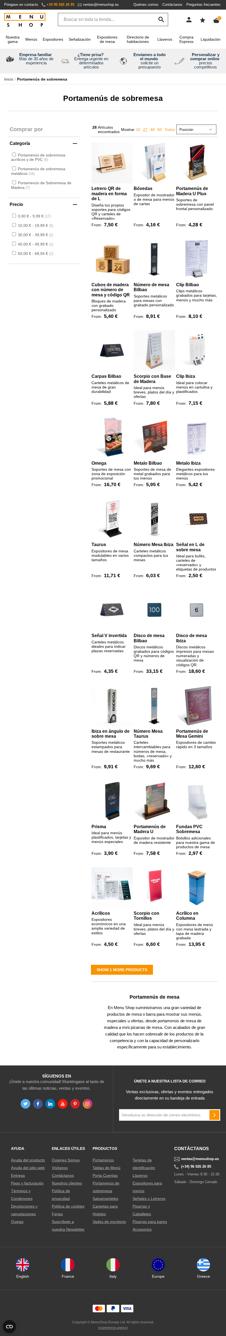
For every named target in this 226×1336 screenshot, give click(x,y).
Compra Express (186, 39)
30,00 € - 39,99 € (35, 235)
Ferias (57, 1214)
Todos (170, 129)
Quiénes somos (145, 4)
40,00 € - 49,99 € (35, 244)
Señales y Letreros (149, 1198)
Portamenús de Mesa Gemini (192, 734)
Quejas (17, 1221)
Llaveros (164, 39)
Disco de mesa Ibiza (191, 638)
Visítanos (60, 1168)
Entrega (18, 1175)
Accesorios (142, 1229)
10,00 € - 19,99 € (35, 225)
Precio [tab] (16, 204)
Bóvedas (143, 188)
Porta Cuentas (105, 1175)
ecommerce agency (113, 1328)
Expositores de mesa (107, 39)
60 (159, 129)
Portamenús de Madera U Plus (192, 191)
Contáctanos (172, 4)
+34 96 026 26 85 (60, 4)
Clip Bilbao (187, 284)
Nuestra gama (13, 39)
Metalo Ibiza (188, 463)
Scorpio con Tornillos (146, 916)
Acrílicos (101, 913)
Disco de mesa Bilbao (149, 638)
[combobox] (113, 19)
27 (145, 129)
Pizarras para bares (150, 1221)
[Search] (161, 19)
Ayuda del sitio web (28, 1168)
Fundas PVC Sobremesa (189, 829)
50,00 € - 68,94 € (35, 253)
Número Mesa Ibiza (153, 544)
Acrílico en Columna (187, 916)
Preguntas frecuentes (203, 4)
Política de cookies (68, 1206)
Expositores (53, 39)
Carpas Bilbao (106, 376)
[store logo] (24, 20)
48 (152, 129)
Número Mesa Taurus (148, 734)
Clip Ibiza (185, 376)
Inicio (8, 79)
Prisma (99, 826)
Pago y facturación (27, 1183)
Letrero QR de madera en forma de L (109, 193)
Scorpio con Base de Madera (152, 379)
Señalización (80, 39)
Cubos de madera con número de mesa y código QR (111, 289)
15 (138, 129)
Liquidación (210, 39)
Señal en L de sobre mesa (190, 547)
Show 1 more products (122, 970)
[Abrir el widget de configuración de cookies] (9, 1326)
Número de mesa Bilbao (151, 287)
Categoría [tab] (20, 143)
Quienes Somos (66, 1160)
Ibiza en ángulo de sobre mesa (111, 734)
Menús (31, 39)
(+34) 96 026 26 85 (196, 1167)
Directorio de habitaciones (138, 39)
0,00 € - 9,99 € (34, 216)
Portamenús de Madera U (150, 829)
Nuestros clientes (67, 1183)
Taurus (99, 544)
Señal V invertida (109, 635)
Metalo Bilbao (148, 463)
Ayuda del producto (28, 1160)
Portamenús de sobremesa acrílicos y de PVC (38, 157)
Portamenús (103, 1160)
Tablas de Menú (106, 1168)
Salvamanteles (105, 1198)
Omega (99, 463)
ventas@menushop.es (101, 4)
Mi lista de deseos (202, 20)
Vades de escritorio (109, 1221)
